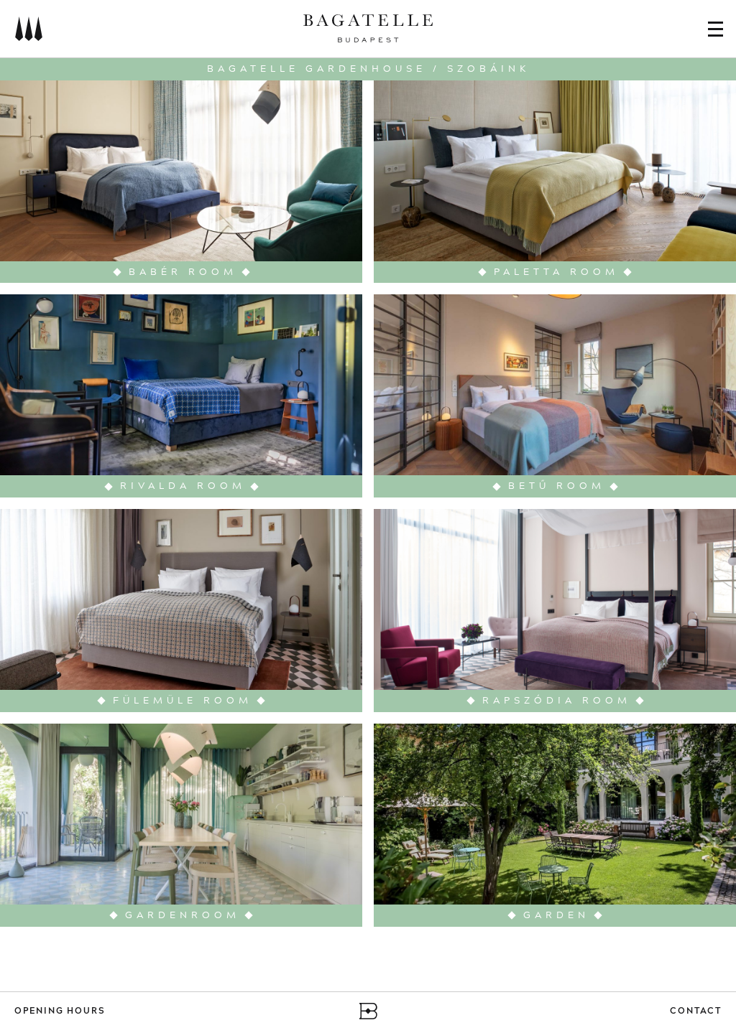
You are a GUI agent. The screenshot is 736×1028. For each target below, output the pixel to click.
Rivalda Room (183, 486)
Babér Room (183, 272)
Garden (556, 915)
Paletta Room (556, 272)
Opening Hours (59, 1011)
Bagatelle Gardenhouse (316, 69)
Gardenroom (182, 915)
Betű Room (556, 486)
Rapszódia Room (556, 701)
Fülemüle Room (182, 701)
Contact (696, 1011)
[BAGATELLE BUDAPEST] (368, 30)
